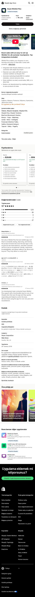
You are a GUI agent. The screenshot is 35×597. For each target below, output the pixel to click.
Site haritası (5, 587)
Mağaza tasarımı (6, 513)
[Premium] (18, 187)
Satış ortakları (22, 552)
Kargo (20, 520)
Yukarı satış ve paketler (25, 510)
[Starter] (16, 187)
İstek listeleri (5, 133)
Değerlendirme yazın (8, 224)
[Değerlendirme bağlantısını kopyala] (10, 231)
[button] (17, 437)
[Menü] (33, 3)
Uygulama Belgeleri (7, 327)
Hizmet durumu (23, 559)
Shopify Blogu (5, 546)
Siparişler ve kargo (7, 510)
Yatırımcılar (21, 542)
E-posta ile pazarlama (25, 513)
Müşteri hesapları (12, 111)
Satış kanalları (5, 500)
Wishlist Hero (11, 454)
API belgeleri (5, 539)
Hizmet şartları (6, 578)
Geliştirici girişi (6, 573)
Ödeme (3, 111)
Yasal (20, 556)
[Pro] (17, 187)
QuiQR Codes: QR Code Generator (16, 444)
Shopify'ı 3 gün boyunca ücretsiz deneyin (17, 478)
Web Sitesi (4, 338)
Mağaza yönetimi (7, 520)
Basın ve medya (23, 546)
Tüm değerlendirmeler (24, 224)
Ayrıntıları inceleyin (7, 380)
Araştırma (4, 549)
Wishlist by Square (12, 433)
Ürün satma (5, 507)
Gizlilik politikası (6, 321)
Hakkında (21, 535)
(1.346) (21, 17)
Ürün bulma (5, 503)
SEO (19, 517)
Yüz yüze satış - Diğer (8, 139)
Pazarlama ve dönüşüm (9, 517)
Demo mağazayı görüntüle (17, 28)
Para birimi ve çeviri (24, 523)
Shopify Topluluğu (7, 542)
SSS (2, 324)
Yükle (17, 24)
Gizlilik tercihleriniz (7, 591)
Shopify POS (23, 111)
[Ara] (29, 3)
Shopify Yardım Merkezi (9, 535)
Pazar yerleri (22, 503)
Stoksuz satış (22, 500)
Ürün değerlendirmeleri (25, 507)
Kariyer (20, 539)
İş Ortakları (21, 549)
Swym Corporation (7, 335)
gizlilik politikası (14, 356)
